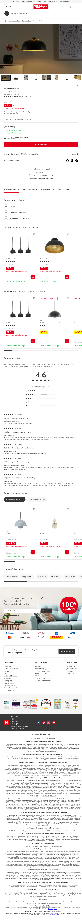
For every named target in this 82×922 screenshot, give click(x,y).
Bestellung (7, 666)
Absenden (46, 611)
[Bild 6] (57, 78)
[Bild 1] (6, 78)
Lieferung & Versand (18, 212)
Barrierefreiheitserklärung (19, 726)
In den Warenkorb (41, 144)
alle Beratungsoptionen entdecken (41, 179)
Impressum (14, 717)
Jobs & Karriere (72, 669)
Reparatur (7, 678)
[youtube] (53, 722)
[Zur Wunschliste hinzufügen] (77, 85)
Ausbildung (70, 671)
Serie (23, 189)
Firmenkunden (9, 690)
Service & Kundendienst (12, 688)
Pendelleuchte (43, 507)
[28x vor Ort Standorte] (71, 7)
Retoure (6, 673)
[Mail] (76, 160)
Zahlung (7, 671)
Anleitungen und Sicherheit (20, 218)
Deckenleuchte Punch (45, 232)
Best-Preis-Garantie (41, 673)
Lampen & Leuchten (13, 569)
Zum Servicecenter (66, 651)
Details (12, 206)
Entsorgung (8, 681)
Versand (15, 113)
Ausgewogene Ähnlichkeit (14, 499)
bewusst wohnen (72, 676)
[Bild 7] (67, 78)
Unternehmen (71, 666)
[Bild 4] (36, 78)
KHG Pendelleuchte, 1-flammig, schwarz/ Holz (53, 296)
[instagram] (48, 722)
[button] (6, 7)
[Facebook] (67, 160)
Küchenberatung (40, 669)
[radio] (41, 391)
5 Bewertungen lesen (26, 96)
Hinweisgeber (15, 724)
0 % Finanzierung (10, 685)
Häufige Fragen (9, 683)
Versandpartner (21, 138)
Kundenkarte (71, 673)
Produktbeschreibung (11, 189)
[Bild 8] (77, 78)
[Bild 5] (46, 78)
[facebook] (38, 722)
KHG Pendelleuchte (10, 507)
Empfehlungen (33, 189)
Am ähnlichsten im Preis (37, 499)
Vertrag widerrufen (10, 676)
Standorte (38, 666)
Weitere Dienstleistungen (43, 678)
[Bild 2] (16, 78)
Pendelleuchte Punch (11, 232)
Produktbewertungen (48, 189)
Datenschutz (15, 721)
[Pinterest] (72, 160)
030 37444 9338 (38, 172)
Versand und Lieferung (11, 669)
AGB (12, 719)
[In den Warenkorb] (32, 277)
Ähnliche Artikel (63, 189)
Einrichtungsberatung (42, 671)
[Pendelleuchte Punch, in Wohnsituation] (41, 49)
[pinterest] (43, 722)
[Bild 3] (26, 78)
